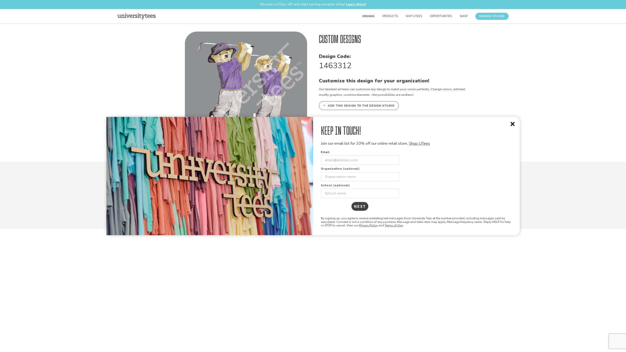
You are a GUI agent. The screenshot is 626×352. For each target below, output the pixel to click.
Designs (368, 16)
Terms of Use (394, 225)
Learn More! (356, 4)
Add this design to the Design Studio (359, 105)
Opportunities (441, 16)
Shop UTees (419, 143)
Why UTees (414, 16)
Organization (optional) (340, 169)
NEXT (360, 206)
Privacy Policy (368, 225)
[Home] (136, 16)
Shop (464, 16)
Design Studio (492, 16)
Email (325, 152)
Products (390, 16)
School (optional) (335, 185)
